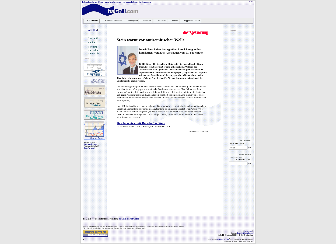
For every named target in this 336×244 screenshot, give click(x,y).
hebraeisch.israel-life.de (92, 2)
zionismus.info (145, 2)
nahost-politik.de (130, 2)
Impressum (248, 231)
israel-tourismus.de (113, 2)
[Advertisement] (239, 85)
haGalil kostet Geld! (129, 218)
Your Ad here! (89, 148)
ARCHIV (92, 30)
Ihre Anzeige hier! (90, 144)
